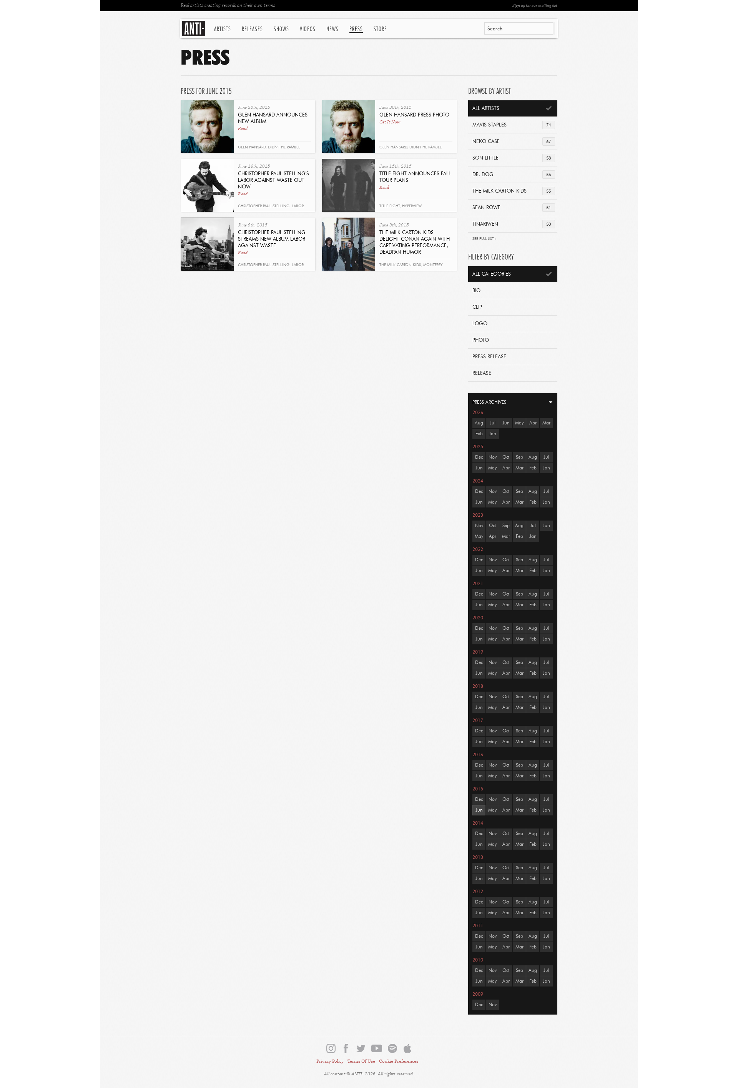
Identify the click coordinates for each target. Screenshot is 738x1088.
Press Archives (489, 402)
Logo (479, 323)
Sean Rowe (511, 207)
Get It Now (390, 122)
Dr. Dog (511, 174)
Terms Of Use (361, 1061)
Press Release (489, 356)
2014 (477, 823)
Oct (505, 457)
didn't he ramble (284, 147)
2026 (477, 413)
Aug (479, 423)
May (519, 423)
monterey (433, 265)
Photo (480, 340)
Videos (308, 29)
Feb (479, 434)
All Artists (485, 108)
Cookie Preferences (398, 1061)
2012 (477, 892)
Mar (546, 423)
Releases (252, 29)
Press (356, 29)
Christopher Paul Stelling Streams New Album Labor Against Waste (272, 239)
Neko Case (511, 141)
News (332, 29)
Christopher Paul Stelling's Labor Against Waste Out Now (273, 180)
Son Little (511, 158)
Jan (492, 434)
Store (380, 29)
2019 (477, 652)
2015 (477, 789)
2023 (477, 515)
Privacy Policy (330, 1061)
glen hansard (252, 147)
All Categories (491, 274)
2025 (477, 447)
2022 (477, 549)
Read (243, 128)
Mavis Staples (511, 125)
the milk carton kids (400, 265)
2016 (477, 755)
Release (481, 373)
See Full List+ (484, 239)
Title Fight (389, 206)
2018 (477, 686)
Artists (222, 29)
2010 (477, 960)
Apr (533, 423)
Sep (519, 457)
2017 (477, 721)
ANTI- (194, 28)
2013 (477, 857)
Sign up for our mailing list (534, 5)
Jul (492, 423)
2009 (477, 994)
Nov (493, 457)
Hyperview (412, 206)
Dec (479, 457)
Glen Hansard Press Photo (414, 115)
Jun (506, 423)
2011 (477, 926)
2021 (477, 584)
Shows (281, 29)
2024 (477, 481)
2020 (477, 618)
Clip (477, 307)
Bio (476, 290)
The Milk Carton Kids (511, 191)
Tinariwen (511, 224)
